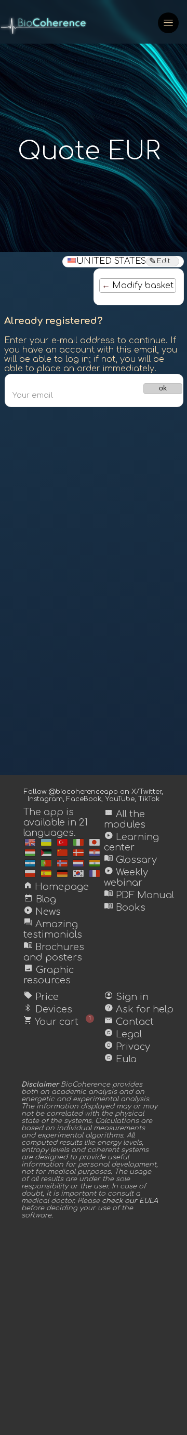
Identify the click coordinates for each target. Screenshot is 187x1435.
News (42, 911)
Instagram (45, 799)
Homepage (56, 887)
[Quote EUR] (30, 842)
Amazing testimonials (52, 929)
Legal (123, 1034)
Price (41, 997)
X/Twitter (146, 791)
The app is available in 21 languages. (55, 822)
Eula (120, 1059)
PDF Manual (139, 895)
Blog (39, 899)
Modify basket (142, 285)
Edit (163, 261)
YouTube (120, 799)
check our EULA (130, 1200)
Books (124, 907)
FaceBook (83, 799)
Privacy (127, 1046)
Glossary (130, 860)
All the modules (124, 819)
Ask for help (138, 1009)
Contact (129, 1022)
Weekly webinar (126, 877)
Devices (47, 1009)
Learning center (131, 842)
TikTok (148, 799)
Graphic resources (48, 975)
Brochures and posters (53, 952)
